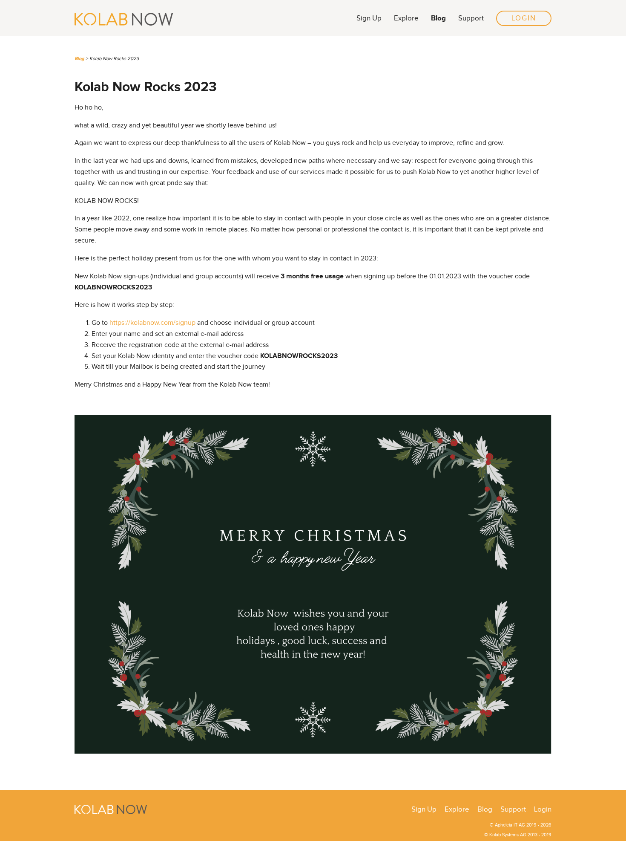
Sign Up (369, 18)
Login (523, 18)
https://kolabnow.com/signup (153, 323)
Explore (406, 18)
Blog (438, 18)
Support (471, 18)
